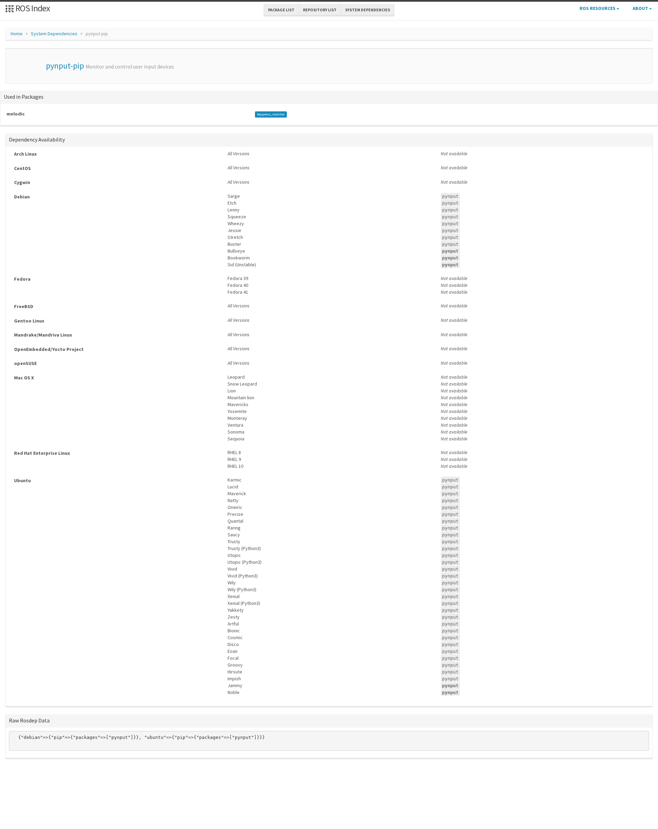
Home (17, 34)
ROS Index (32, 8)
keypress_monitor (271, 114)
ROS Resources (598, 8)
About (641, 8)
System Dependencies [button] (367, 9)
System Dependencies (54, 34)
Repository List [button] (320, 9)
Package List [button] (281, 9)
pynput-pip (65, 65)
